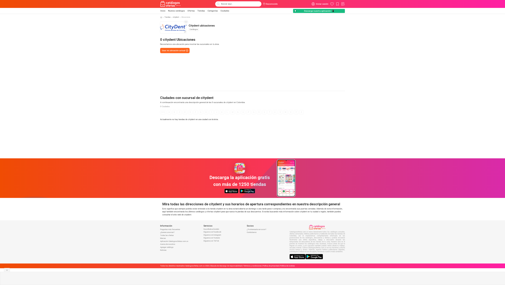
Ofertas (191, 11)
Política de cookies (287, 266)
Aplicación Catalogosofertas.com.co (174, 241)
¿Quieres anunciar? (167, 232)
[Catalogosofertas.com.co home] (170, 4)
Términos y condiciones (252, 266)
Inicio (162, 11)
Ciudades (224, 11)
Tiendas (201, 11)
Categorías (213, 11)
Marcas (163, 238)
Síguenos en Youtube (211, 238)
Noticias (163, 250)
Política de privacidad (271, 266)
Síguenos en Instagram (212, 235)
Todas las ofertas (167, 235)
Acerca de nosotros (167, 244)
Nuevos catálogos (176, 11)
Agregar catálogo (166, 247)
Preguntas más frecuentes (170, 229)
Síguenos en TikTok (211, 241)
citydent (176, 17)
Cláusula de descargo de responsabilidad (226, 266)
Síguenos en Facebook (212, 232)
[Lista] (343, 4)
